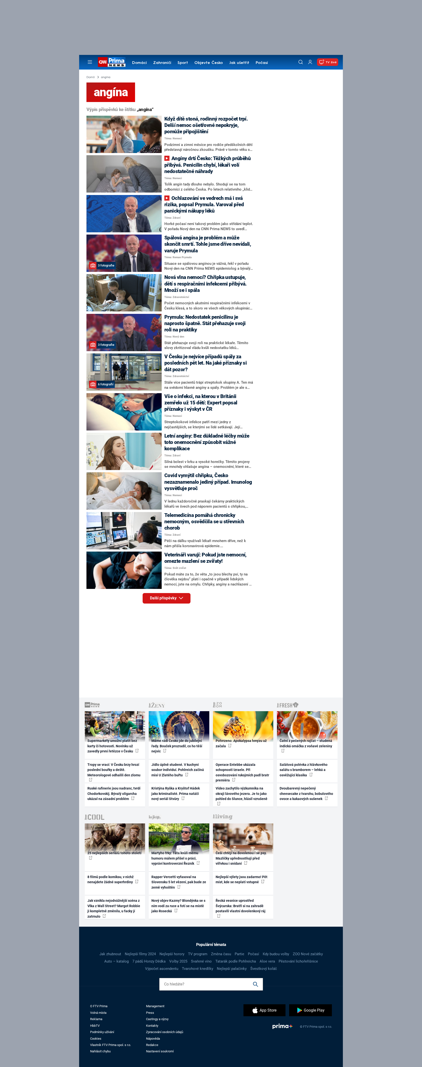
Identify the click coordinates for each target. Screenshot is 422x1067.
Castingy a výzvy (157, 1019)
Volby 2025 (178, 961)
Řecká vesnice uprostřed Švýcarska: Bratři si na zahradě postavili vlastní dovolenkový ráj (240, 906)
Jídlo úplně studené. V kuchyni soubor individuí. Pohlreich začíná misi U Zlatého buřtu (177, 770)
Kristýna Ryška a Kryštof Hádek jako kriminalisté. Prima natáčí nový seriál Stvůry (175, 793)
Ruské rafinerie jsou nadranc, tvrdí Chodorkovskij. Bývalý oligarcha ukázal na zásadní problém (113, 793)
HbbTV (95, 1025)
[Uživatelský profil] (310, 62)
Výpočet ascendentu (161, 968)
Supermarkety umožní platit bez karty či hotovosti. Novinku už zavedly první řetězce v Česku (112, 746)
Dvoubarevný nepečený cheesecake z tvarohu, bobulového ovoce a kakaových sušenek (306, 793)
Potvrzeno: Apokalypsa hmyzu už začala (241, 743)
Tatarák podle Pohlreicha (235, 961)
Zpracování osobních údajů (164, 1032)
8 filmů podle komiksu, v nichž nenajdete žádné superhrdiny (110, 879)
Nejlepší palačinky (232, 968)
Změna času (221, 954)
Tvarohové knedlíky (197, 968)
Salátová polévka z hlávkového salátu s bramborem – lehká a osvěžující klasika (303, 770)
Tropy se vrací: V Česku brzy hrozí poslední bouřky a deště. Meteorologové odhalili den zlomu (113, 770)
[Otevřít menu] (89, 62)
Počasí (262, 63)
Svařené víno (201, 961)
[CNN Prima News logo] (112, 62)
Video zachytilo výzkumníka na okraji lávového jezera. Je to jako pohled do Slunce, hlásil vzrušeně (241, 793)
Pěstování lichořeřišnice (298, 961)
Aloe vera (267, 961)
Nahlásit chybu (100, 1051)
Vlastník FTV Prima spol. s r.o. (110, 1045)
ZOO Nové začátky (308, 954)
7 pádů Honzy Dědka (149, 961)
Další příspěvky (164, 598)
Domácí (139, 63)
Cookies (95, 1038)
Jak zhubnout (110, 954)
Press (150, 1013)
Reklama (96, 1019)
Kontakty (152, 1025)
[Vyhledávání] (301, 62)
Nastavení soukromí (160, 1051)
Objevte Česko (208, 63)
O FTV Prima (98, 1006)
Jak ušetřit (239, 63)
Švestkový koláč (263, 968)
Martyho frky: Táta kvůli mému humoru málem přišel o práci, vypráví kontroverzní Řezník (174, 858)
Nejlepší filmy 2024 (140, 954)
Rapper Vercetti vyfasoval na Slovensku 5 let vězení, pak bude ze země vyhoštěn (178, 882)
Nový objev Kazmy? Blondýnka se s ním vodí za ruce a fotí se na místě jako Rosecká (178, 906)
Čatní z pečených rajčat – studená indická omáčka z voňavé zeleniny (306, 743)
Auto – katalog (116, 961)
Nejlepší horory (171, 954)
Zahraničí (162, 63)
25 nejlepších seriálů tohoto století (114, 853)
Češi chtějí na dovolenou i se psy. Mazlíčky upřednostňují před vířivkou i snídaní (241, 858)
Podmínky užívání (102, 1032)
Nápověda (153, 1038)
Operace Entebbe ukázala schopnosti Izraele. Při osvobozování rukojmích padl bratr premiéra (242, 772)
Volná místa (98, 1013)
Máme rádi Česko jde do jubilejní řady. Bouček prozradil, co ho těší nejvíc (176, 746)
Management (155, 1006)
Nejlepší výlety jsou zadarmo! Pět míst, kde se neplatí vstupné (241, 879)
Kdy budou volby (276, 954)
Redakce (152, 1045)
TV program (197, 954)
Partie (239, 954)
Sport (183, 63)
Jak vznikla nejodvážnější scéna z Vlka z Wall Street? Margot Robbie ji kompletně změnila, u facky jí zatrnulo (113, 908)
